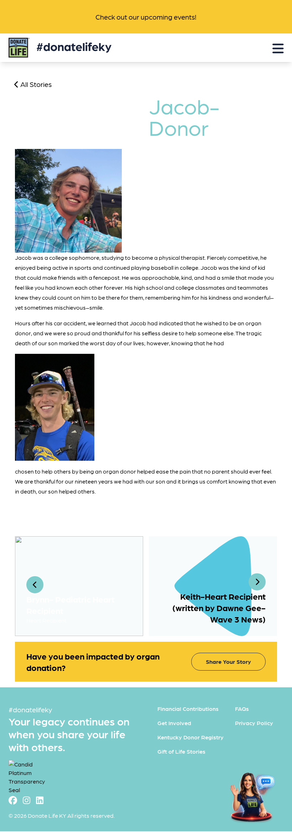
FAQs (242, 708)
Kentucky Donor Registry (190, 737)
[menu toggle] (278, 48)
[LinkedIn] (39, 800)
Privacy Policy (254, 722)
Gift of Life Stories (181, 751)
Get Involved (174, 722)
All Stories (35, 84)
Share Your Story (228, 661)
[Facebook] (13, 800)
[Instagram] (26, 800)
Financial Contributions (188, 708)
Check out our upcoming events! (146, 16)
